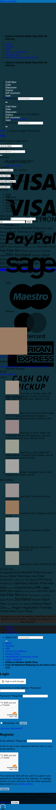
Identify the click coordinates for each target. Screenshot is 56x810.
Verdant (5, 266)
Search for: (11, 98)
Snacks (9, 90)
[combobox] (20, 170)
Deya (33, 235)
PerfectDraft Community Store (21, 57)
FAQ (7, 49)
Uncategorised (13, 211)
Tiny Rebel (24, 259)
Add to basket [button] (7, 374)
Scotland (23, 254)
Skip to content (8, 1)
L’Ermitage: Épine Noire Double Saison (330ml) (25, 366)
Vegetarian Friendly (37, 263)
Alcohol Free (30, 228)
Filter (29, 222)
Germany (21, 239)
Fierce (48, 235)
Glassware (11, 87)
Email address (13, 740)
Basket (9, 626)
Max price (41, 218)
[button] (3, 135)
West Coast (17, 266)
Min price (5, 218)
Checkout (10, 629)
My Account (11, 632)
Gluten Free (38, 239)
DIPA (40, 235)
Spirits (8, 208)
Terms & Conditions (16, 52)
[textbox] (20, 170)
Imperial (10, 243)
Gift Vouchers (12, 93)
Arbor (43, 228)
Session (36, 255)
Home (3, 130)
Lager (45, 243)
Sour (46, 255)
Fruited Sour (7, 239)
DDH (27, 235)
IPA (38, 243)
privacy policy (25, 784)
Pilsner (24, 250)
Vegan (9, 264)
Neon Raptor (15, 246)
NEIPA (3, 246)
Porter (10, 255)
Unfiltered (37, 259)
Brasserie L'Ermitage (16, 162)
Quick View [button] (6, 356)
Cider (8, 84)
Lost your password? (11, 728)
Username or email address (20, 687)
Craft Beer (10, 82)
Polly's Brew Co (35, 251)
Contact (9, 46)
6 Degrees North (10, 228)
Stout (3, 259)
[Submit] (6, 102)
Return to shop (19, 119)
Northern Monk (46, 246)
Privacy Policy (12, 54)
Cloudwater (6, 235)
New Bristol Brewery (30, 247)
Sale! (8, 95)
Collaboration (19, 235)
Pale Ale (13, 250)
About (8, 43)
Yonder (28, 266)
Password (11, 696)
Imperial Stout (24, 243)
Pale (3, 250)
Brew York (31, 231)
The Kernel (13, 259)
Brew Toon (16, 231)
